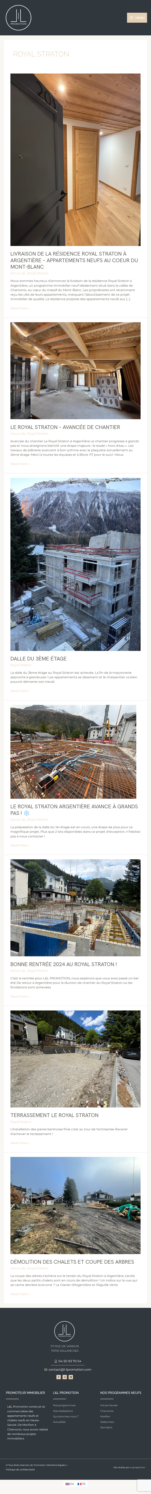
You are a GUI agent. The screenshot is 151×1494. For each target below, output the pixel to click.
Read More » (20, 308)
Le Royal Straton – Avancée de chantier (65, 427)
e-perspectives (137, 1467)
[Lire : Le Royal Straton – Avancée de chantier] (75, 370)
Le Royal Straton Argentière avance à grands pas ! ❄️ (74, 810)
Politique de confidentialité (20, 1469)
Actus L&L (18, 273)
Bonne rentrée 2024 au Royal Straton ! (63, 964)
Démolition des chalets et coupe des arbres (72, 1261)
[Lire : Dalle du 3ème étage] (75, 564)
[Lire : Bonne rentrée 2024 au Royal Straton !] (75, 907)
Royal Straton (37, 273)
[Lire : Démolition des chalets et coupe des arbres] (75, 1205)
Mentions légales (56, 1465)
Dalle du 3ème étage (38, 658)
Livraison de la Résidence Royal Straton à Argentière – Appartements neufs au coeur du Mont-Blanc (74, 260)
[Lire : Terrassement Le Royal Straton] (75, 1059)
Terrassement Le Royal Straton (54, 1115)
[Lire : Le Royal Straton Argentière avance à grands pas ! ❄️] (73, 751)
